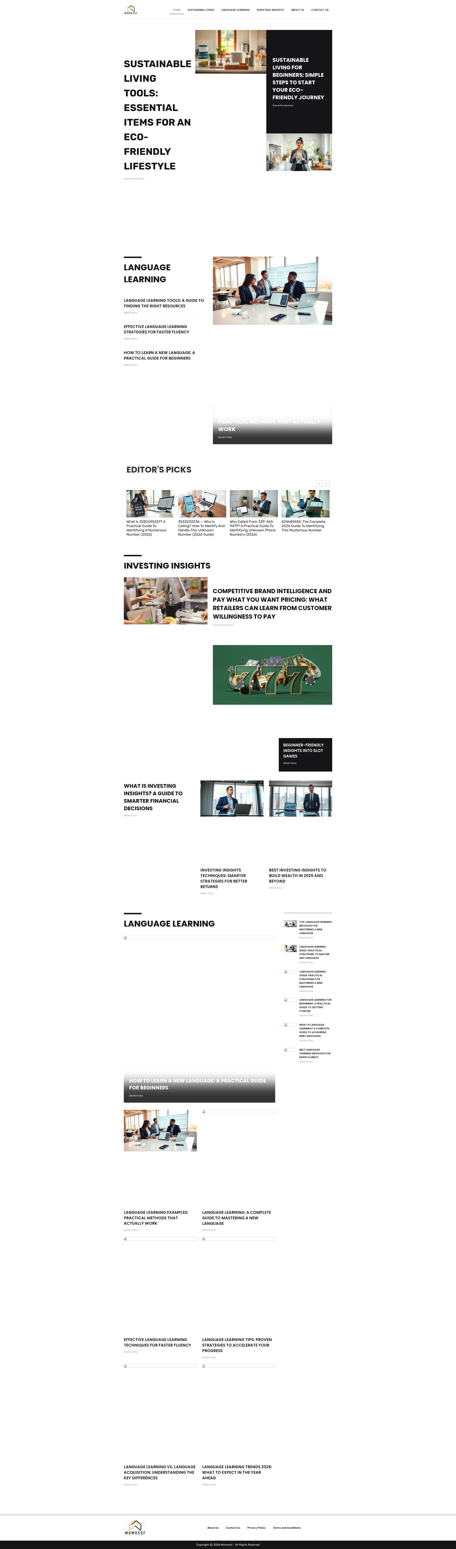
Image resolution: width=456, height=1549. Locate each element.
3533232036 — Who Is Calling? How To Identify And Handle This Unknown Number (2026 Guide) (201, 528)
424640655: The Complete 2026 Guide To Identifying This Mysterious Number (303, 525)
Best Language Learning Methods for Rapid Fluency (314, 1053)
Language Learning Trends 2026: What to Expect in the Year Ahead (237, 1472)
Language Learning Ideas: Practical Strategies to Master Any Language (314, 952)
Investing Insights (270, 10)
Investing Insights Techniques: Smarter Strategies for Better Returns (223, 878)
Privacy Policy (256, 1527)
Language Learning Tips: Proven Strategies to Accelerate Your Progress (237, 1345)
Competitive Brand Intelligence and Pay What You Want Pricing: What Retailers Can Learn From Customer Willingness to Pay (272, 604)
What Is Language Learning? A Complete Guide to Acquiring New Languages (314, 1030)
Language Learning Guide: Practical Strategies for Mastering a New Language (312, 979)
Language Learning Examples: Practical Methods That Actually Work (269, 421)
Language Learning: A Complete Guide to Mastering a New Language (236, 1218)
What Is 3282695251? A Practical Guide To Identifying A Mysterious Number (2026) (146, 528)
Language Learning (235, 10)
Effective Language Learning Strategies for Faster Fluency (156, 329)
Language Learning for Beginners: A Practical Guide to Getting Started (315, 1005)
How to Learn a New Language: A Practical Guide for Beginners (159, 355)
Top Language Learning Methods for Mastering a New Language (315, 927)
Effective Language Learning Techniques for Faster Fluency (157, 1342)
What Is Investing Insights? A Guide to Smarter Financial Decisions (153, 797)
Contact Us (320, 10)
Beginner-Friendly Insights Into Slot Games (303, 750)
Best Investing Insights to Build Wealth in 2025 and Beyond (297, 875)
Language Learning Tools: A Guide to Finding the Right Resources (164, 303)
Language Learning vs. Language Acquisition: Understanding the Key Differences (160, 1472)
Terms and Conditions (287, 1527)
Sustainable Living (201, 10)
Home (177, 10)
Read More (130, 312)
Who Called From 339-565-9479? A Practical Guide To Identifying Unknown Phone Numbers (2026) (253, 528)
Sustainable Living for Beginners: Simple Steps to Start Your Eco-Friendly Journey (298, 78)
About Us (297, 10)
